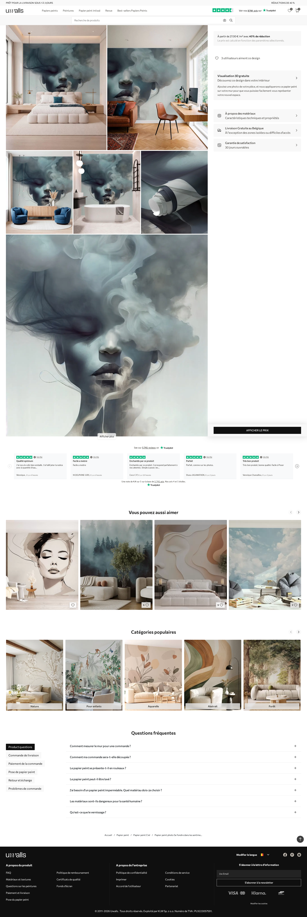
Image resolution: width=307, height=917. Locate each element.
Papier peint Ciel (141, 835)
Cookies (170, 879)
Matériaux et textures (18, 879)
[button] (290, 512)
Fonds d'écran (64, 886)
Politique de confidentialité (131, 872)
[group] (34, 675)
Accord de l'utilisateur (128, 886)
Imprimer (121, 879)
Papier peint (123, 835)
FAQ (8, 872)
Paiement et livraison (18, 892)
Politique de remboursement (73, 872)
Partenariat (171, 886)
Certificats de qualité (68, 879)
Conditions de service (177, 872)
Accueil (108, 835)
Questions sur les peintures (21, 886)
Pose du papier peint (17, 899)
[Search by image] (224, 20)
